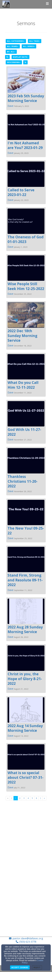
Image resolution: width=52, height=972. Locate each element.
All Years (12, 46)
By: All (10, 51)
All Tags (34, 41)
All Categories (15, 41)
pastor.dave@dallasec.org (27, 938)
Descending (13, 62)
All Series (28, 46)
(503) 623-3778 (27, 941)
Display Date (20, 57)
